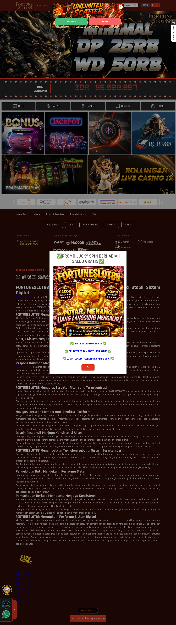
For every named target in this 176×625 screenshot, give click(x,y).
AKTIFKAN (71, 21)
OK (88, 367)
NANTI (105, 21)
